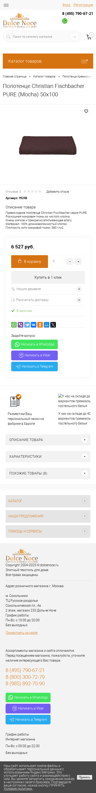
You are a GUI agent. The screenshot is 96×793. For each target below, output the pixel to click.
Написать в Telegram (37, 366)
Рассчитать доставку (32, 300)
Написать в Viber (37, 355)
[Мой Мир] (46, 325)
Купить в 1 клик (48, 277)
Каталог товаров (24, 61)
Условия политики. (18, 788)
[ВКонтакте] (33, 325)
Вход (66, 5)
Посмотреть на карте (22, 633)
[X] (53, 325)
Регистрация (83, 5)
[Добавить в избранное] (86, 111)
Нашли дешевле (29, 289)
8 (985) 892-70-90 (25, 683)
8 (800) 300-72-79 (25, 677)
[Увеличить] (48, 145)
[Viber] (20, 325)
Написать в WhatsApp (37, 344)
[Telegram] (27, 325)
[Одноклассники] (40, 325)
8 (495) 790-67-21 (77, 13)
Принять (84, 777)
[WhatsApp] (14, 325)
